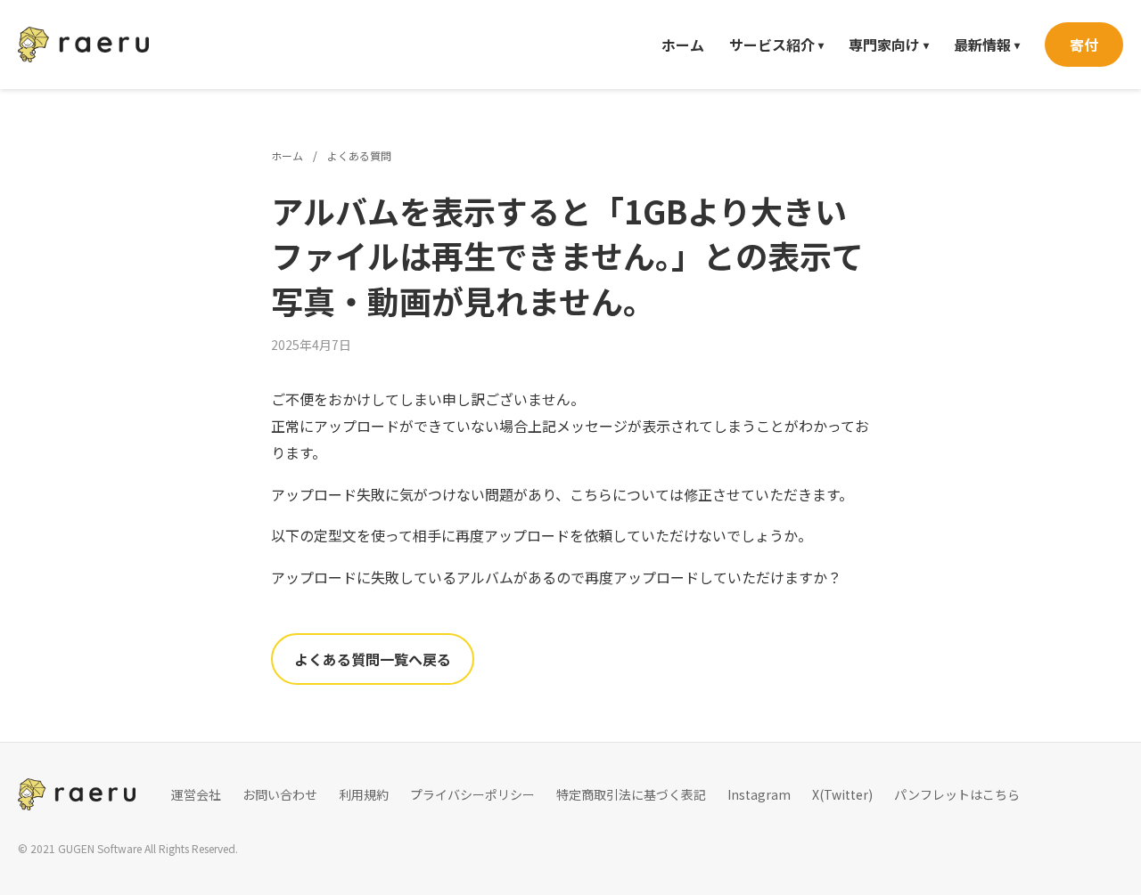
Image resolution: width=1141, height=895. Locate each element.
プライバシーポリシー (472, 794)
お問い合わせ (279, 794)
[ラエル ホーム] (83, 44)
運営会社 (196, 794)
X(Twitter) (842, 794)
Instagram (759, 794)
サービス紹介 (776, 44)
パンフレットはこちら (957, 794)
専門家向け (889, 44)
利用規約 (364, 794)
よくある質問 (359, 155)
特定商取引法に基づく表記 (631, 794)
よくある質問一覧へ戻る (372, 659)
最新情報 (987, 44)
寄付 (1084, 44)
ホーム (682, 44)
